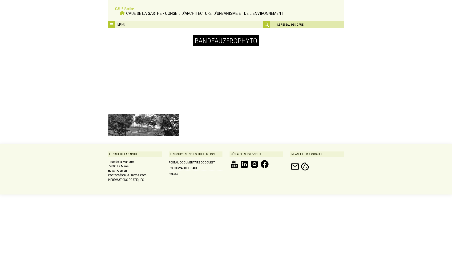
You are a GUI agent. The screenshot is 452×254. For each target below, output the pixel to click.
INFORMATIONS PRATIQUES (126, 180)
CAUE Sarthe (124, 9)
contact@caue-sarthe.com (127, 175)
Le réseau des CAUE (290, 24)
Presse (173, 173)
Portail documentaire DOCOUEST (192, 162)
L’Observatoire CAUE (183, 168)
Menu (121, 25)
